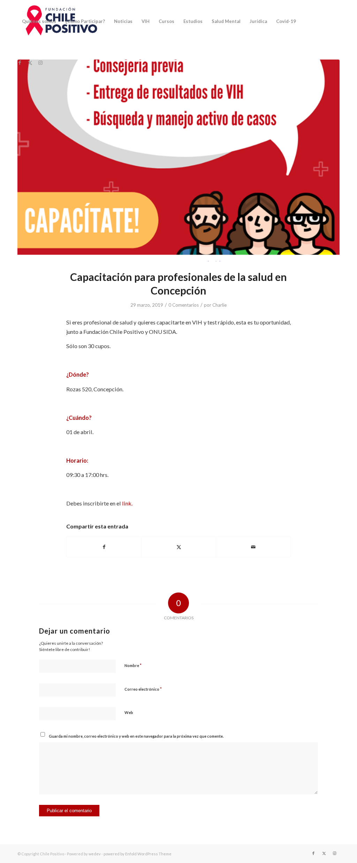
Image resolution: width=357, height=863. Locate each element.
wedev (95, 854)
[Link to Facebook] (19, 62)
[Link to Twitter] (30, 62)
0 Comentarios (183, 305)
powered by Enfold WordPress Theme (138, 854)
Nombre (133, 665)
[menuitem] (39, 21)
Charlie (219, 305)
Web (128, 712)
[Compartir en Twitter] (179, 547)
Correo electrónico (143, 689)
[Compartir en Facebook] (104, 547)
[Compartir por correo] (253, 547)
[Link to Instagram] (40, 62)
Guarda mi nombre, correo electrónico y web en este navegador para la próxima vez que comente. (136, 736)
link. (128, 503)
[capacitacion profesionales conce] (178, 160)
